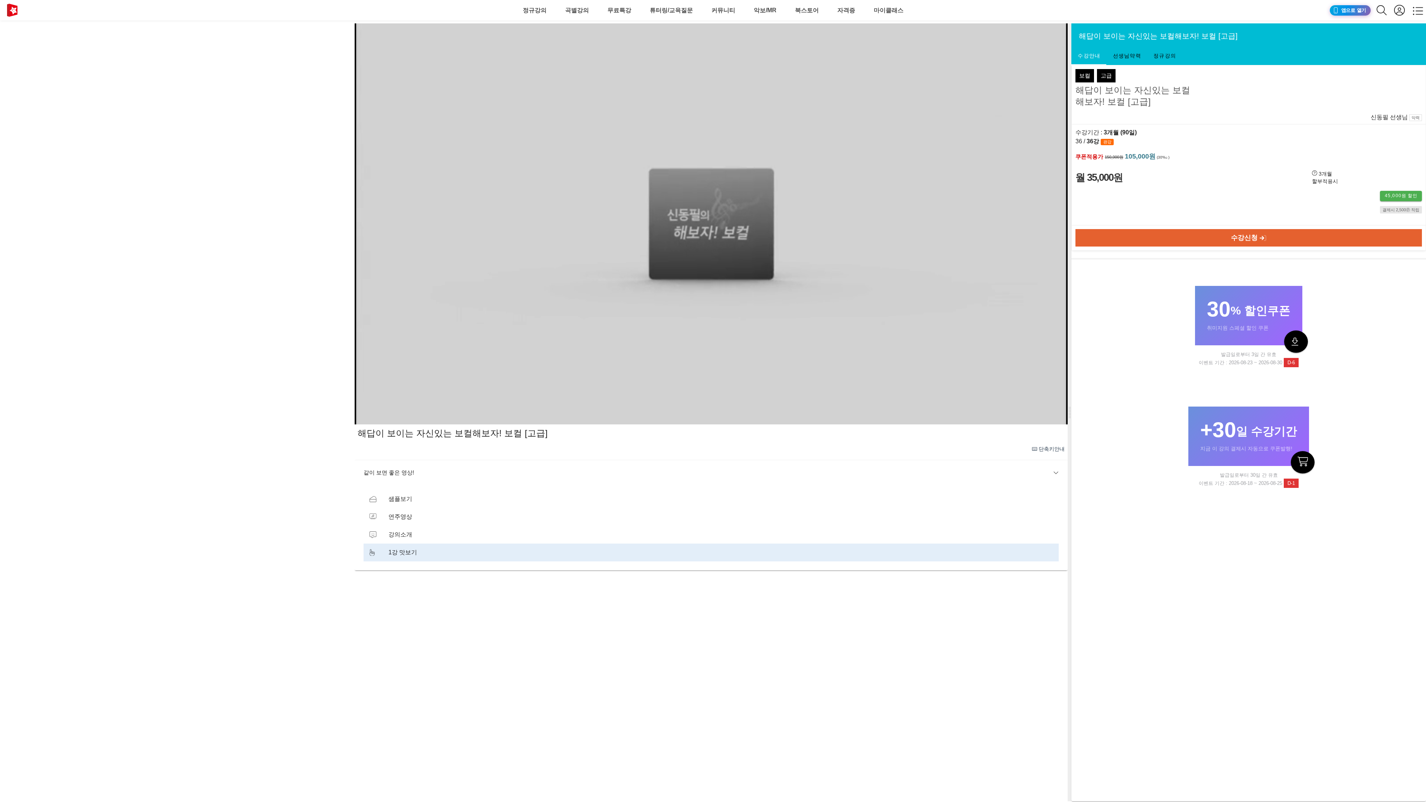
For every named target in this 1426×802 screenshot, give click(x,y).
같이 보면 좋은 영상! (389, 472)
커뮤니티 (723, 10)
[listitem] (711, 499)
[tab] (1088, 56)
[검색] (1385, 10)
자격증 (846, 10)
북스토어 (807, 10)
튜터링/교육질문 (671, 10)
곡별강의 (577, 10)
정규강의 (535, 10)
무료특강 (619, 10)
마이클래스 (889, 10)
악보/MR (765, 10)
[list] (711, 525)
